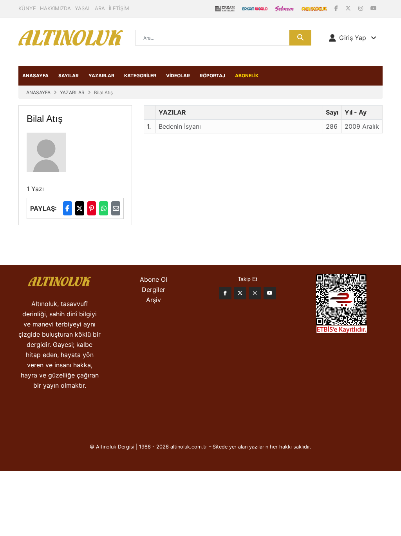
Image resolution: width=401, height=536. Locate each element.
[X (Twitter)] (348, 8)
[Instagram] (361, 8)
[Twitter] (240, 293)
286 (332, 126)
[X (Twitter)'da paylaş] (79, 208)
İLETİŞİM (119, 8)
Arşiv (153, 300)
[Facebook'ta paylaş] (67, 208)
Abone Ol (153, 279)
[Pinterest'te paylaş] (91, 208)
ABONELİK (246, 75)
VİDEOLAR (178, 75)
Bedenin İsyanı (180, 126)
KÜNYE (27, 8)
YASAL (83, 8)
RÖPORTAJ (212, 75)
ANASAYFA (35, 75)
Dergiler (153, 290)
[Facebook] (337, 8)
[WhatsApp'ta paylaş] (103, 208)
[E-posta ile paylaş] (115, 208)
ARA (100, 8)
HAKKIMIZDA (55, 8)
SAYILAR (68, 75)
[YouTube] (373, 8)
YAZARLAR (101, 75)
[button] (352, 38)
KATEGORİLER (140, 75)
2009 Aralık (362, 126)
